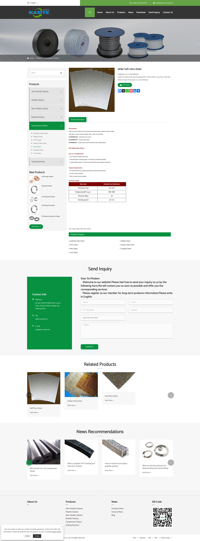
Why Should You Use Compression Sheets (43, 469)
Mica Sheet (64, 58)
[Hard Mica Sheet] (118, 382)
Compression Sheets (52, 58)
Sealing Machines (38, 161)
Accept (37, 536)
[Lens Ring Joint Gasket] (34, 199)
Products (121, 12)
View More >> (34, 412)
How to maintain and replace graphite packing (116, 465)
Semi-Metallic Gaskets (40, 91)
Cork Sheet (37, 153)
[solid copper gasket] (34, 179)
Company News (117, 508)
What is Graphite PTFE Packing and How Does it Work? (81, 465)
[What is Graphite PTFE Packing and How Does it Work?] (81, 449)
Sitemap (142, 537)
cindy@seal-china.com (164, 2)
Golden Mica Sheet (74, 401)
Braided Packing (37, 117)
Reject (27, 536)
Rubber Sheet (37, 136)
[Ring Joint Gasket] (34, 189)
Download (140, 12)
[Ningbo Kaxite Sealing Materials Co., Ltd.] (39, 12)
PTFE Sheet (37, 140)
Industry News (117, 511)
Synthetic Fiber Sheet (40, 133)
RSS (149, 537)
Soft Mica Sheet (36, 408)
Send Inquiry (154, 12)
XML (155, 537)
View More (35, 226)
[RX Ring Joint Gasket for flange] (34, 219)
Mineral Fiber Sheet (39, 143)
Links (134, 537)
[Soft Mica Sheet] (43, 388)
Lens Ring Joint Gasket (48, 197)
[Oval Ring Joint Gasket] (34, 209)
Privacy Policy (165, 537)
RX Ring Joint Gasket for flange (51, 216)
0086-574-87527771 (139, 2)
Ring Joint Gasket (47, 186)
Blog (113, 515)
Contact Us (168, 12)
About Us (110, 12)
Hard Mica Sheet (111, 396)
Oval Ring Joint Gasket (48, 205)
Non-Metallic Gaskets (39, 108)
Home (99, 12)
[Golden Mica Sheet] (81, 384)
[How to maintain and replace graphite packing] (118, 449)
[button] (29, 395)
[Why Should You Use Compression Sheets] (43, 452)
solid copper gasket (47, 177)
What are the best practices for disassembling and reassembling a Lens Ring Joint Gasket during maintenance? (155, 467)
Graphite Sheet (38, 150)
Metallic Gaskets (37, 100)
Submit (89, 346)
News (130, 12)
